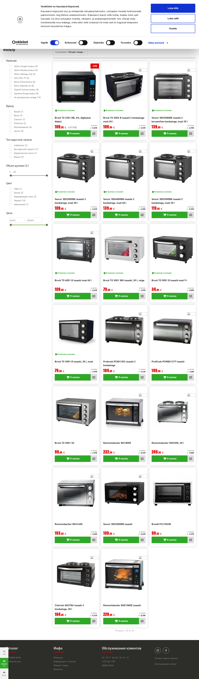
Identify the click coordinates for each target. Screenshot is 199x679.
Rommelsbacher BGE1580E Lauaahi (122, 605)
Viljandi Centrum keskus (26, 89)
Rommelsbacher (23, 127)
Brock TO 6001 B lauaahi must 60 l (73, 280)
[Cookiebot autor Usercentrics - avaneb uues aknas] (20, 43)
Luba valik (173, 18)
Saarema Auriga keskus (26, 93)
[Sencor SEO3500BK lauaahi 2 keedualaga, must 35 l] (173, 168)
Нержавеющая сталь (25, 196)
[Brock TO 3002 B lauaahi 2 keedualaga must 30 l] (124, 87)
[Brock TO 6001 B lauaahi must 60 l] (76, 249)
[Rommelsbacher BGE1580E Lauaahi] (124, 574)
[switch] (83, 42)
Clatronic (19, 119)
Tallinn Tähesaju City (24, 74)
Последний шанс (13, 661)
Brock (18, 115)
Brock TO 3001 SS (64, 443)
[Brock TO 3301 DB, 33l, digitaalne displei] (76, 87)
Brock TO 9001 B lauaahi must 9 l (169, 280)
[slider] (11, 175)
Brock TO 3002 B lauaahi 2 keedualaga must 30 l (123, 119)
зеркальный (21, 204)
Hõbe (18, 188)
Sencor (18, 131)
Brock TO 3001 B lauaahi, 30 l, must (74, 361)
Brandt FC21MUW (161, 524)
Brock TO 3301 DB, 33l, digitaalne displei (73, 119)
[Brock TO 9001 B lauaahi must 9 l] (173, 249)
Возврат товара (61, 665)
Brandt (18, 111)
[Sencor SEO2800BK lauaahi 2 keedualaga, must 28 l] (76, 168)
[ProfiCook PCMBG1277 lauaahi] (173, 331)
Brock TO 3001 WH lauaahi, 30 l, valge (123, 280)
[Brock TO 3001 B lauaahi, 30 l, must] (76, 331)
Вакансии (58, 669)
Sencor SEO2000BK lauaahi (117, 524)
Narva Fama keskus (24, 81)
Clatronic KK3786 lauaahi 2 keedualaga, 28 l (69, 607)
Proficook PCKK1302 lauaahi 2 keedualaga (119, 363)
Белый (18, 192)
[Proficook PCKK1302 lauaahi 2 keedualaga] (124, 331)
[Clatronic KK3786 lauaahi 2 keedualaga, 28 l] (76, 574)
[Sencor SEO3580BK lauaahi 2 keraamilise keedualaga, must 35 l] (173, 87)
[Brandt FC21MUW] (173, 493)
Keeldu (173, 28)
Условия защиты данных (166, 658)
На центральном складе (27, 97)
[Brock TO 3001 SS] (76, 412)
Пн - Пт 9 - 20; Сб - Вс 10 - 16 (115, 657)
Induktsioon (20, 145)
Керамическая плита (25, 153)
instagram (158, 650)
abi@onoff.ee (108, 665)
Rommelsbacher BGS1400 (69, 524)
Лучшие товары (76, 52)
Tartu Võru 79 (21, 78)
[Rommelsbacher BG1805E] (124, 412)
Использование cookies (165, 664)
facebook (166, 650)
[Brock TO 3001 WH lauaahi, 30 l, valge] (124, 249)
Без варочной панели (26, 149)
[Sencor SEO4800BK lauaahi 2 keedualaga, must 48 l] (124, 168)
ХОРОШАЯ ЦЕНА (13, 657)
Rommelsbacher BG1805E (117, 443)
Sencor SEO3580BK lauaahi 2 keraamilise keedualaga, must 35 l (170, 119)
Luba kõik (173, 8)
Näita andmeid (156, 42)
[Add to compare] (94, 133)
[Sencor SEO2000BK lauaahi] (124, 493)
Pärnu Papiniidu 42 (24, 85)
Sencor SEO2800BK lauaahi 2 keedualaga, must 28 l (70, 201)
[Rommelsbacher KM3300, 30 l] (173, 412)
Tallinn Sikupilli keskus (26, 66)
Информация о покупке (65, 661)
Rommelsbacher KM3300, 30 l (168, 443)
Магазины (58, 657)
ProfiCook (20, 123)
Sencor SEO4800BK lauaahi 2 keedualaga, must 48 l (118, 201)
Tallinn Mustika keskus (25, 70)
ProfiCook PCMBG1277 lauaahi (168, 361)
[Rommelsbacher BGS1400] (76, 493)
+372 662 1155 (108, 661)
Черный (19, 200)
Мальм (18, 157)
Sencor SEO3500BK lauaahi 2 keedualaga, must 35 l (167, 201)
